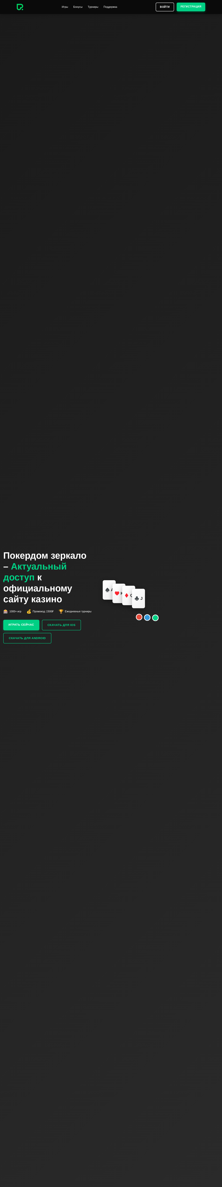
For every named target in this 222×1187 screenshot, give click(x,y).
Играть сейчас (21, 624)
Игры (65, 7)
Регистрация (191, 6)
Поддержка (110, 7)
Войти (165, 7)
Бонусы (78, 7)
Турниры (93, 7)
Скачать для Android (27, 638)
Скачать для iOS (61, 625)
